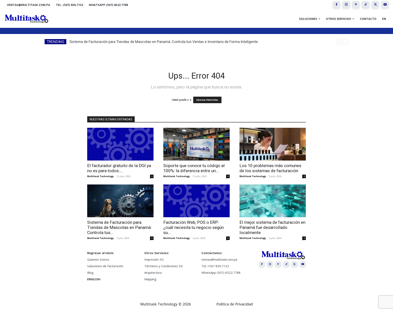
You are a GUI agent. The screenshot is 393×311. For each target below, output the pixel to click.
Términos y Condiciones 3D (163, 266)
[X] (375, 5)
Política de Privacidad (234, 304)
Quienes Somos (98, 259)
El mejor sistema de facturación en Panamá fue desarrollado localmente (272, 227)
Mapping (150, 279)
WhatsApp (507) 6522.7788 (221, 272)
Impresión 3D (154, 259)
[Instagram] (346, 5)
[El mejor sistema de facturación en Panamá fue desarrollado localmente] (272, 200)
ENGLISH (93, 279)
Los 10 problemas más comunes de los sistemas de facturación (270, 168)
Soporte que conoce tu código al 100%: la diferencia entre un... (194, 168)
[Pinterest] (356, 5)
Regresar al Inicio (100, 253)
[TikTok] (365, 5)
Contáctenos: (211, 253)
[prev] (339, 41)
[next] (345, 41)
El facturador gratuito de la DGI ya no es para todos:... (119, 168)
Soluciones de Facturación (105, 266)
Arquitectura (153, 272)
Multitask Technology (100, 176)
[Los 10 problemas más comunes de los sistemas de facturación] (272, 144)
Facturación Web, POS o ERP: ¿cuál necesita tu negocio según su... (193, 227)
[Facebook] (336, 5)
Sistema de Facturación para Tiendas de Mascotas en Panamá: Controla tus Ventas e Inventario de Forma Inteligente (163, 42)
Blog (90, 272)
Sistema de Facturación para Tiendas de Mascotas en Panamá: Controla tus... (119, 227)
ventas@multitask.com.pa (219, 259)
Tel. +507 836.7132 (215, 266)
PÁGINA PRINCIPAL (207, 100)
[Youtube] (385, 5)
